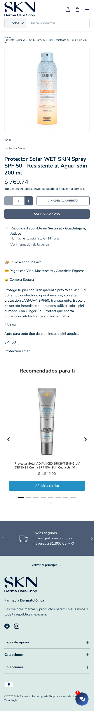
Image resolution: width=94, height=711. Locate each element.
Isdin (7, 140)
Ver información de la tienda (29, 245)
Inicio (7, 37)
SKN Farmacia (22, 696)
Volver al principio (44, 565)
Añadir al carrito (63, 201)
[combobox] (47, 23)
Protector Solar (14, 148)
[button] (77, 9)
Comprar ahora (47, 214)
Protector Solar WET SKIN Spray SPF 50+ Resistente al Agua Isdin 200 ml (45, 41)
